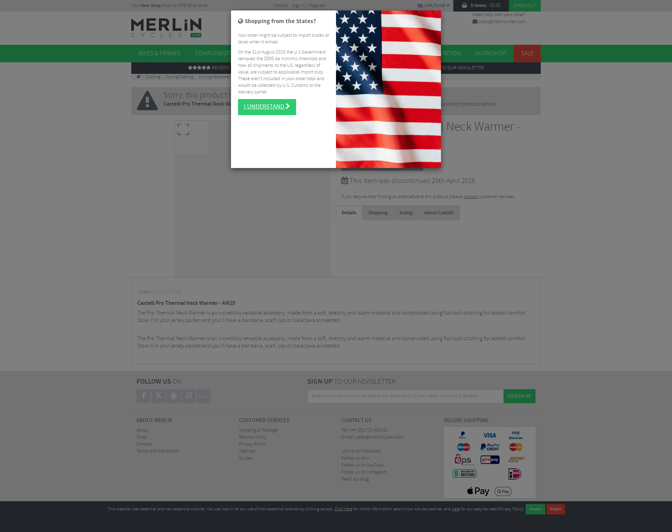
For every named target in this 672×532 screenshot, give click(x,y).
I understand (265, 107)
